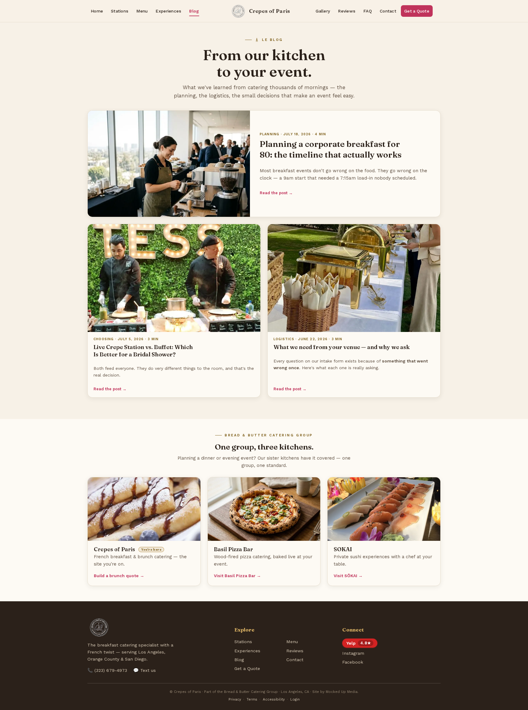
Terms (252, 699)
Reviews (346, 11)
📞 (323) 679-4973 (107, 670)
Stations (119, 11)
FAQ (367, 11)
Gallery (323, 11)
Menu (142, 11)
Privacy (235, 699)
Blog (194, 11)
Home (97, 11)
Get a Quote (416, 11)
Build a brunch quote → (119, 575)
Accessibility (274, 699)
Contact (388, 11)
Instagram (353, 653)
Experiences (168, 11)
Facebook (352, 662)
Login (295, 699)
